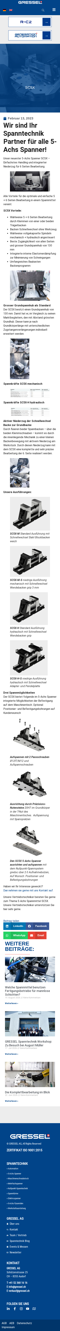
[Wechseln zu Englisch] (11, 10)
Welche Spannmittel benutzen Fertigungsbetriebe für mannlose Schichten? (27, 991)
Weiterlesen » (11, 1003)
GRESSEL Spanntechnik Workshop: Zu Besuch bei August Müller (28, 1043)
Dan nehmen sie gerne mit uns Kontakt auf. (28, 890)
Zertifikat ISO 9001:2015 (24, 1150)
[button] (14, 926)
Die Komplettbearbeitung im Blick (27, 1092)
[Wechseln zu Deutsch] (4, 10)
